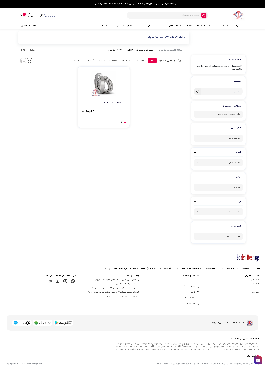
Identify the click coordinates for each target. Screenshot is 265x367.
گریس (192, 292)
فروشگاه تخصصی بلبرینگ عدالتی (170, 50)
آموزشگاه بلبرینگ (203, 26)
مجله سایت (160, 26)
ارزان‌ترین (101, 60)
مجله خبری (254, 279)
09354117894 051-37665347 (237, 268)
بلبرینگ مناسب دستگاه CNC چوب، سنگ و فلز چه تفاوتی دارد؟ (113, 292)
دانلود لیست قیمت (144, 26)
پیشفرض (152, 60)
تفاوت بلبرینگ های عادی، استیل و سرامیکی (121, 296)
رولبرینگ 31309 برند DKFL (115, 102)
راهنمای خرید (128, 26)
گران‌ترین (90, 60)
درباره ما (116, 26)
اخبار (193, 280)
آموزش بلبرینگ (189, 286)
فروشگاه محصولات (221, 26)
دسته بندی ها (240, 26)
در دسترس (78, 60)
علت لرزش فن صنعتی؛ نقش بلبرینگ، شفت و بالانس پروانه (115, 288)
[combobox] (218, 114)
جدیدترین (113, 60)
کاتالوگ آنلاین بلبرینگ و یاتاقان (180, 26)
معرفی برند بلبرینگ (187, 303)
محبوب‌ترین (125, 60)
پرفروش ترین (139, 60)
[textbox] (218, 115)
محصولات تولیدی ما (187, 297)
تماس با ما (104, 26)
